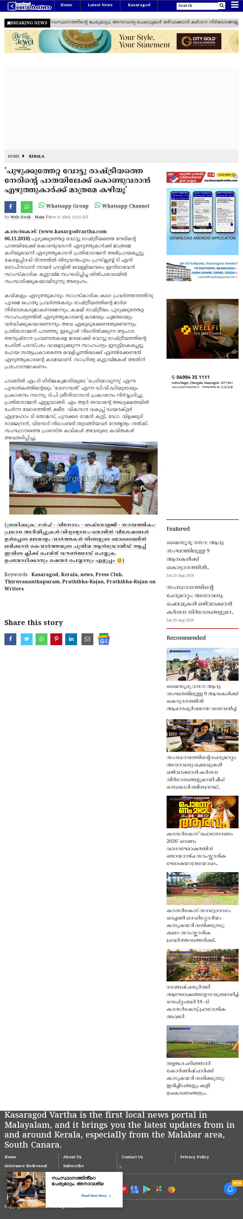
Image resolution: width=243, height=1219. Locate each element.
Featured (178, 529)
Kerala (36, 157)
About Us (72, 1157)
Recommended (186, 638)
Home (66, 5)
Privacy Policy (194, 1157)
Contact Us (132, 1157)
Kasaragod (139, 5)
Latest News (100, 5)
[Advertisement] (121, 108)
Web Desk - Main (27, 217)
